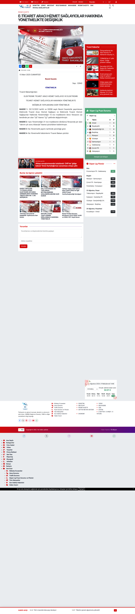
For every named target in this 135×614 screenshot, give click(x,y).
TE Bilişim (114, 430)
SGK (91, 5)
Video (8, 447)
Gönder (23, 246)
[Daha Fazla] (30, 66)
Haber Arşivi (58, 416)
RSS (22, 430)
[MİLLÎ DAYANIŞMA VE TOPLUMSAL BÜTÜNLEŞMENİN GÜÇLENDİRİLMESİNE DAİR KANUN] (51, 181)
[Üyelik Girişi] (115, 2)
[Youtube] (33, 420)
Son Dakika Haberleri (60, 414)
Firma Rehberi (11, 452)
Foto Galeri (24, 2)
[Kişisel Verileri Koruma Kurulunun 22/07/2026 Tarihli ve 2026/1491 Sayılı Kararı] (72, 206)
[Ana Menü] (110, 8)
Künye (8, 464)
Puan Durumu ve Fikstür (61, 409)
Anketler (9, 461)
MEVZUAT (50, 5)
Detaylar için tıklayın (101, 157)
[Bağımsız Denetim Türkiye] (25, 6)
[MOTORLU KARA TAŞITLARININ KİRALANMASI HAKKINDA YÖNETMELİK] (51, 206)
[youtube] (91, 436)
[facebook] (24, 436)
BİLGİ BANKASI (61, 5)
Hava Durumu (58, 405)
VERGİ (43, 5)
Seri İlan (9, 454)
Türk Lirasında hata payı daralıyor (45, 610)
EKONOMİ (81, 414)
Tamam (81, 489)
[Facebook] (19, 420)
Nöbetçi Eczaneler (59, 403)
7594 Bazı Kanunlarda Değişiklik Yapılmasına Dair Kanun (29, 215)
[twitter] (46, 436)
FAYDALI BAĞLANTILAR (41, 8)
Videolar (35, 2)
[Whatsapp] (36, 420)
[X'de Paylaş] (23, 66)
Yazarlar (45, 2)
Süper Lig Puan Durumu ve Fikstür (21, 478)
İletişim (9, 466)
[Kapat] (134, 489)
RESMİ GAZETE (83, 5)
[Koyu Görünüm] (113, 5)
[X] (23, 420)
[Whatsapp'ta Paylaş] (27, 66)
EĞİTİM (101, 409)
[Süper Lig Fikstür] (114, 164)
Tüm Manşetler (58, 412)
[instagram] (69, 436)
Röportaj (9, 457)
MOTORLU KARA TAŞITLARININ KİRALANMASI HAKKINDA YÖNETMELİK (49, 216)
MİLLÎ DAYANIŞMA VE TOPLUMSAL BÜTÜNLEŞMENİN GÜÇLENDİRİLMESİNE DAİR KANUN (50, 192)
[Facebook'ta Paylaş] (20, 66)
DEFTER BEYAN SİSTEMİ (86, 409)
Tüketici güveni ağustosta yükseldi (88, 610)
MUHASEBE (72, 5)
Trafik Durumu (58, 407)
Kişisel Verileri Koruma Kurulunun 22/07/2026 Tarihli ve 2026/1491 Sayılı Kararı (72, 215)
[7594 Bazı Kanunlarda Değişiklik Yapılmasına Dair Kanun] (29, 206)
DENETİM (36, 5)
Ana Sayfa (9, 440)
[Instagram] (29, 420)
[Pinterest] (26, 420)
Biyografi (9, 459)
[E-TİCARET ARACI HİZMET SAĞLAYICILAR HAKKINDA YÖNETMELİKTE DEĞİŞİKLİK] (50, 45)
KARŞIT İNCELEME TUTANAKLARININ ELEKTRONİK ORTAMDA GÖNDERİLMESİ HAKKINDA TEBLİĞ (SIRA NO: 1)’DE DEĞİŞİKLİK (29, 193)
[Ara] (110, 5)
